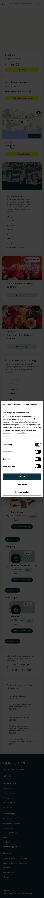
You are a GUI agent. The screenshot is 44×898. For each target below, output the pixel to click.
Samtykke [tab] (7, 404)
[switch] (38, 452)
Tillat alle (22, 477)
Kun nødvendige (22, 492)
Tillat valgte (22, 484)
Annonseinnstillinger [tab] (33, 404)
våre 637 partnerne (15, 416)
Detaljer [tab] (17, 404)
